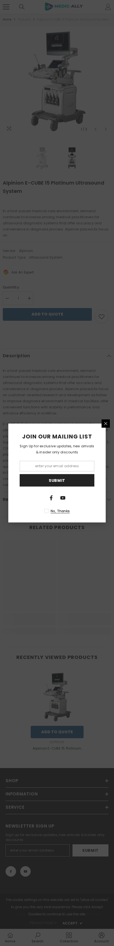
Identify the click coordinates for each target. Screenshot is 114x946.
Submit (57, 480)
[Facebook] (51, 498)
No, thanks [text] (60, 511)
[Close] (106, 423)
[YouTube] (63, 498)
